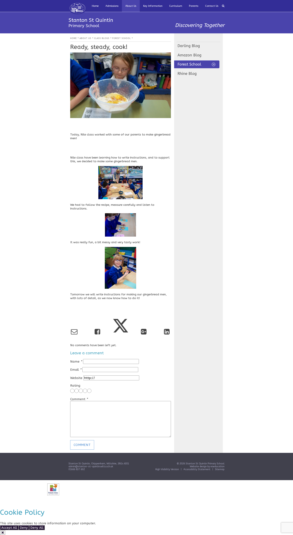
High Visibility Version (167, 469)
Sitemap (219, 469)
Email (75, 370)
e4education (217, 466)
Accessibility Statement (196, 469)
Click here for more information (121, 523)
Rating (75, 385)
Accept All (9, 528)
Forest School (189, 64)
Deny (24, 528)
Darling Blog (189, 46)
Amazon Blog (189, 55)
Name (76, 361)
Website (76, 378)
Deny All (36, 528)
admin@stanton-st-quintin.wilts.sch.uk (91, 466)
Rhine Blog (187, 73)
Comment (79, 399)
